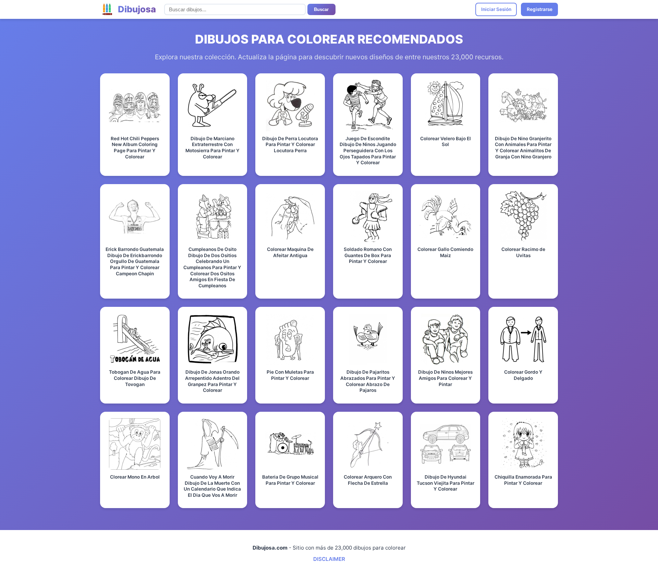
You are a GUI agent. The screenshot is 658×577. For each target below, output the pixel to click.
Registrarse (539, 9)
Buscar (321, 9)
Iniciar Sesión (496, 9)
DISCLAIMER (329, 559)
